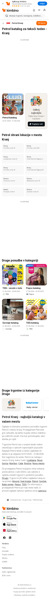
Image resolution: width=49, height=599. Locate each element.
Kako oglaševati (8, 572)
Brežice (27, 463)
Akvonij (15, 481)
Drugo (5, 478)
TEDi (24, 484)
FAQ (4, 547)
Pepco (18, 484)
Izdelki (4, 561)
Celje (20, 463)
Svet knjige (25, 481)
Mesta (4, 558)
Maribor (13, 463)
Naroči (43, 23)
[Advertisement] (24, 65)
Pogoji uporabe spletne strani (24, 592)
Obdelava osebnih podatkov (24, 595)
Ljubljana (31, 460)
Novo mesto (38, 463)
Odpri (42, 3)
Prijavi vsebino (8, 554)
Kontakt (5, 551)
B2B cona (6, 575)
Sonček (42, 481)
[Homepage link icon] (8, 500)
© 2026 (24, 585)
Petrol (35, 481)
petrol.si (42, 490)
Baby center (8, 484)
